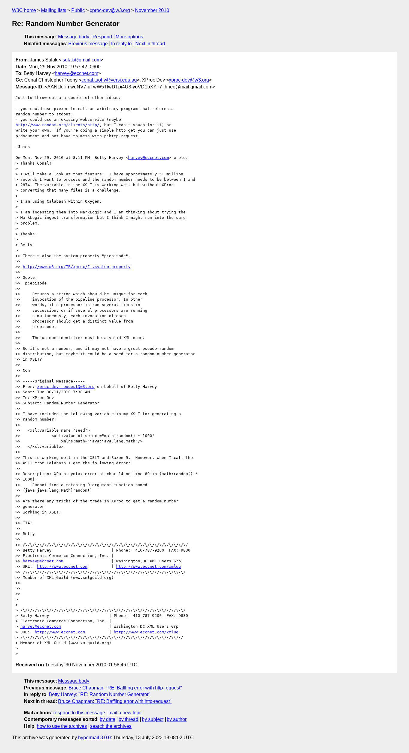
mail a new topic (125, 712)
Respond (102, 36)
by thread (128, 719)
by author (177, 719)
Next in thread (150, 43)
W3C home (24, 10)
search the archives (110, 726)
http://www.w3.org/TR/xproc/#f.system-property (77, 266)
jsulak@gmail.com (81, 59)
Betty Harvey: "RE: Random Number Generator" (99, 694)
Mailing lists (53, 10)
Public (78, 10)
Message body (73, 36)
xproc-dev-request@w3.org (66, 386)
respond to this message (79, 712)
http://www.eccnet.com (62, 566)
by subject (152, 719)
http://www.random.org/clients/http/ (57, 125)
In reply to (121, 43)
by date (107, 719)
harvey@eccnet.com (76, 73)
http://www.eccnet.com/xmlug (148, 566)
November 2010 (152, 10)
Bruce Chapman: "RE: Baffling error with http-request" (125, 687)
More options (129, 36)
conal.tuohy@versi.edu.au (109, 79)
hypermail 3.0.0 (94, 737)
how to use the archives (62, 726)
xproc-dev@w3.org (110, 10)
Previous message (88, 43)
